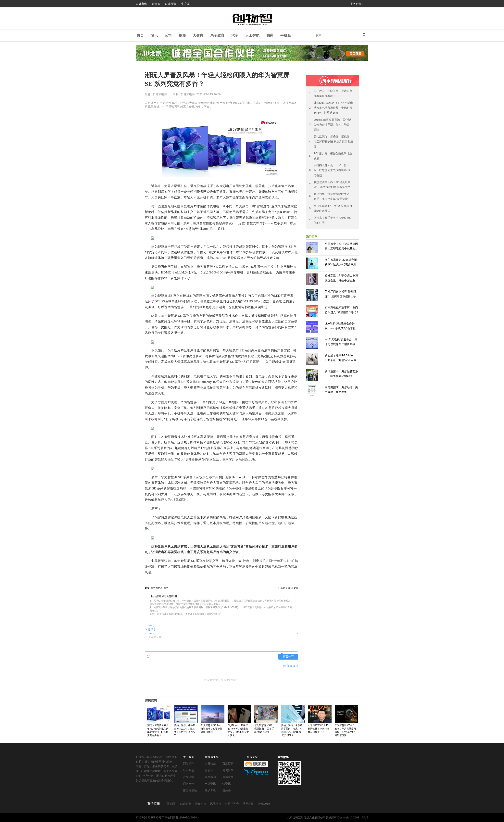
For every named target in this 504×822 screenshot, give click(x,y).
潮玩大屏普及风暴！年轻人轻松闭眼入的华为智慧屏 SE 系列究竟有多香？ (158, 730)
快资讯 (226, 783)
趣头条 (226, 790)
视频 (182, 35)
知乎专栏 (210, 790)
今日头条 (210, 763)
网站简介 (188, 763)
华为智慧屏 (157, 588)
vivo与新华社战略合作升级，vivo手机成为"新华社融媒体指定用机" (341, 328)
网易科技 (248, 803)
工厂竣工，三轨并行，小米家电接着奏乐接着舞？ (330, 93)
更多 (296, 588)
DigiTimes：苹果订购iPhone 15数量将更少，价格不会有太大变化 (238, 730)
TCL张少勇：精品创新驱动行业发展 (330, 156)
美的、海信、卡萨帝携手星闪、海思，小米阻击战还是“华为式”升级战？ (291, 730)
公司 (168, 35)
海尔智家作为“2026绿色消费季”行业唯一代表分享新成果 (342, 264)
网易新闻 (227, 770)
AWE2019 (264, 803)
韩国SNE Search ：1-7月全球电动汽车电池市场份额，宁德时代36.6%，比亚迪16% (331, 107)
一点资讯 (210, 783)
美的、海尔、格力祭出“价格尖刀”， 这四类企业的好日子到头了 (184, 730)
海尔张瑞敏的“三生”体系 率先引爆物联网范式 (330, 208)
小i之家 (185, 4)
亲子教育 (217, 35)
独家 (269, 35)
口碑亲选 (170, 4)
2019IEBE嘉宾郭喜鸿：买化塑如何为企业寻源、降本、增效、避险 (330, 124)
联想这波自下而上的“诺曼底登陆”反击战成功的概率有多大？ (329, 185)
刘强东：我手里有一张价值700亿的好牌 (330, 220)
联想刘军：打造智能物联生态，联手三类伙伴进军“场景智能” (330, 196)
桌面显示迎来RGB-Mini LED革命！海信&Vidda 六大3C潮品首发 (342, 360)
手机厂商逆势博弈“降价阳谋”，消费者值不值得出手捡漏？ (342, 296)
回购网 (171, 803)
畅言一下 (288, 656)
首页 (140, 35)
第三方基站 (190, 790)
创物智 (156, 4)
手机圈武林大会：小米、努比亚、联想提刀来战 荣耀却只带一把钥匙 (331, 170)
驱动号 (209, 770)
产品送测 (188, 776)
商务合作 (355, 4)
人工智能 (252, 35)
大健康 (198, 35)
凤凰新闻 (210, 776)
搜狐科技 (200, 803)
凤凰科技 (215, 803)
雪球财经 (227, 776)
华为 (166, 588)
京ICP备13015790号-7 (150, 817)
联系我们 (188, 770)
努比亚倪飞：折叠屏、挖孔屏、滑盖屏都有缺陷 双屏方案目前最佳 (331, 141)
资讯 (154, 35)
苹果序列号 (232, 803)
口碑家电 (141, 4)
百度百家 (227, 763)
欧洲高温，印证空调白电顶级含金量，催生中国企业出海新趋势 (341, 280)
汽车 (234, 35)
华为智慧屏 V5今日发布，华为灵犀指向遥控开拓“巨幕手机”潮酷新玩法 (345, 730)
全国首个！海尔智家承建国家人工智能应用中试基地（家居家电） (341, 248)
